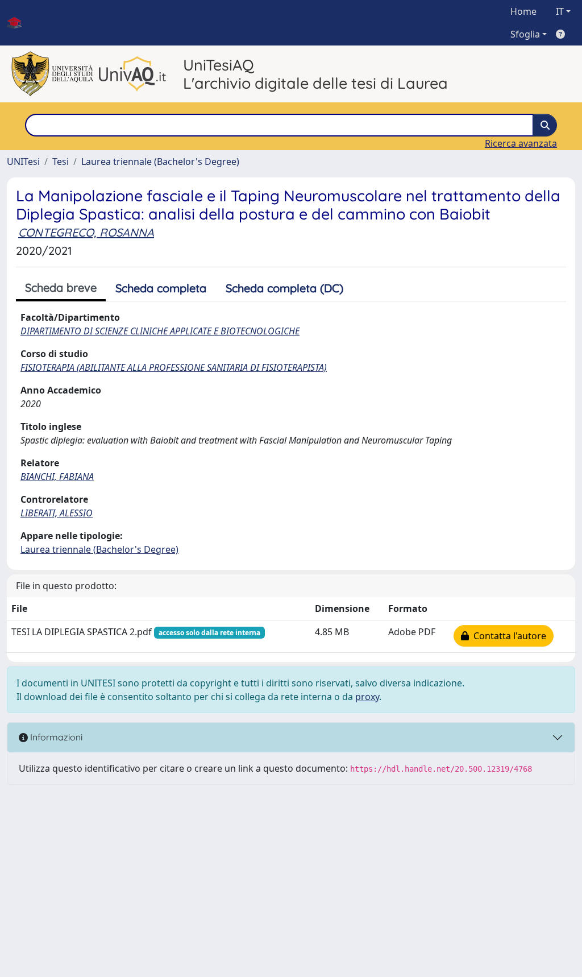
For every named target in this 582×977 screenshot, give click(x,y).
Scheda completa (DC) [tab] (284, 288)
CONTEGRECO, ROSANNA (86, 232)
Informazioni (55, 737)
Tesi (60, 161)
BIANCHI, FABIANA (57, 476)
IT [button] (560, 11)
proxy (367, 696)
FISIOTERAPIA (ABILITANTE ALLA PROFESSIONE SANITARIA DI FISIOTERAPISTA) (173, 367)
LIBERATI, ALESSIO (56, 513)
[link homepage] (19, 23)
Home (523, 11)
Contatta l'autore (507, 636)
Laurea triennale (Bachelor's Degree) (160, 161)
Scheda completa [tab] (160, 288)
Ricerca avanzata (521, 143)
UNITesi (23, 161)
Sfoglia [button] (525, 34)
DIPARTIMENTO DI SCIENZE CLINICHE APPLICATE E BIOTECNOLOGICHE (160, 331)
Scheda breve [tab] (61, 287)
